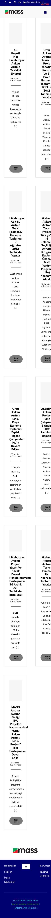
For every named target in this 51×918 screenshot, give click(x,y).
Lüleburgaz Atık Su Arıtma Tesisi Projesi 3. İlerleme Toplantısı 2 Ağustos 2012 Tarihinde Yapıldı (16, 237)
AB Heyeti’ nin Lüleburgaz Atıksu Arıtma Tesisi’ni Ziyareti (16, 61)
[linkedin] (25, 2)
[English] (42, 4)
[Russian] (45, 4)
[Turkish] (47, 4)
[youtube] (20, 2)
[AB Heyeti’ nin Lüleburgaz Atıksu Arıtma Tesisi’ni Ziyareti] (15, 33)
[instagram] (15, 2)
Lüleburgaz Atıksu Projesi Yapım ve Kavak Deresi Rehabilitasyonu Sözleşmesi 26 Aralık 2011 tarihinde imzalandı (20, 576)
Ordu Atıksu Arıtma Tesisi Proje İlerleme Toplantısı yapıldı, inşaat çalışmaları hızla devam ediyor (16, 429)
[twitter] (10, 2)
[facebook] (5, 2)
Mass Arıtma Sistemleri (25, 904)
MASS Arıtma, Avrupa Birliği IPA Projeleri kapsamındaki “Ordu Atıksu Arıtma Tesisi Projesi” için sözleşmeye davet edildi (18, 732)
